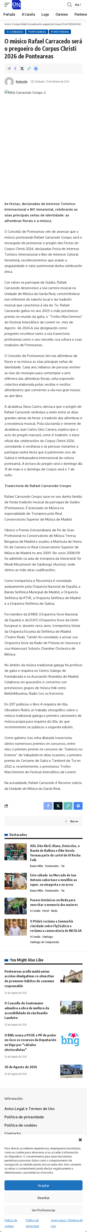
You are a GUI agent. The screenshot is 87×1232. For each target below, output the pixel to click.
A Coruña (35, 910)
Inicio (7, 24)
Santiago (47, 936)
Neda (54, 910)
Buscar (74, 821)
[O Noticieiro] (16, 4)
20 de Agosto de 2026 (20, 1067)
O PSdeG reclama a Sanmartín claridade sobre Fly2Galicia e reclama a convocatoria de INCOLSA (56, 926)
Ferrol (45, 910)
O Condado (15, 31)
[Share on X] (22, 68)
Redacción (21, 81)
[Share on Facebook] (15, 68)
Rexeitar (44, 1198)
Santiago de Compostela (44, 942)
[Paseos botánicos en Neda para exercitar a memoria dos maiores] (15, 906)
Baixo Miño (36, 866)
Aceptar (43, 1185)
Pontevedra (60, 31)
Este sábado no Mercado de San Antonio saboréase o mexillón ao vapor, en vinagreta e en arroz (53, 879)
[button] (80, 1140)
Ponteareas (37, 31)
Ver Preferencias (43, 1210)
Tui (62, 866)
